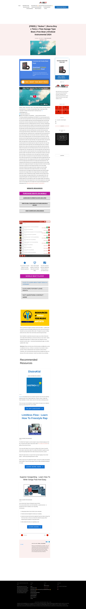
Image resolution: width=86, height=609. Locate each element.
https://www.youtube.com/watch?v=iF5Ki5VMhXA (35, 183)
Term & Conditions (46, 586)
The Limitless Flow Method (43, 443)
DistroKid (34, 371)
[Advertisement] (43, 17)
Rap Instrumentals (48, 38)
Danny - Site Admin (39, 38)
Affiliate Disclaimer (46, 585)
